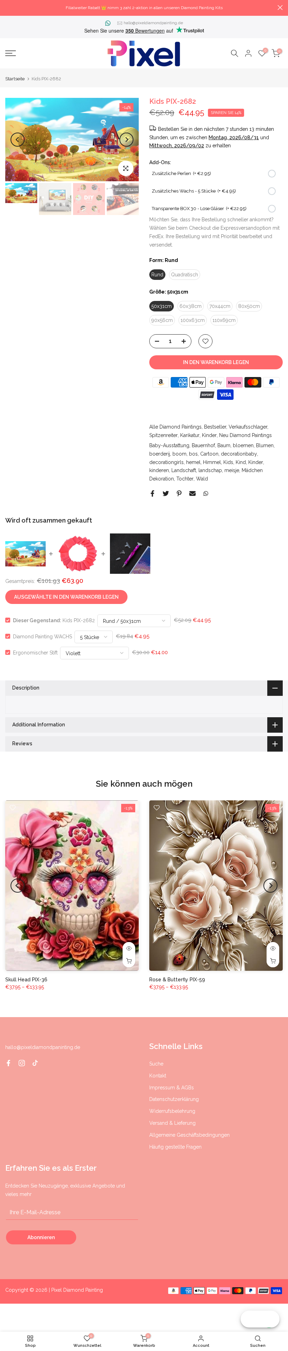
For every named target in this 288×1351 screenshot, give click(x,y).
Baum (223, 445)
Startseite (15, 78)
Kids (228, 462)
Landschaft (183, 470)
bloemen (243, 445)
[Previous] (18, 140)
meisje (231, 470)
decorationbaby (239, 454)
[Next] (126, 140)
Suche (156, 1064)
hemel (193, 462)
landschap (210, 470)
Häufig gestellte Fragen (175, 1147)
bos (193, 454)
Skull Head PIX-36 (26, 979)
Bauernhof (203, 445)
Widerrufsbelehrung (172, 1111)
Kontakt (157, 1075)
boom (179, 454)
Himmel (212, 462)
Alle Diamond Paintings (175, 427)
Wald (202, 479)
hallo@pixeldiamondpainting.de (153, 22)
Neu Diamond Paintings (245, 435)
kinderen (159, 470)
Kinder (209, 435)
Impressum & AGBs (171, 1087)
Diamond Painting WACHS (42, 636)
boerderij (159, 454)
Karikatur (189, 435)
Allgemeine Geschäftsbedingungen (189, 1135)
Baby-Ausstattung (169, 445)
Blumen (265, 445)
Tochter (185, 479)
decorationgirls (166, 462)
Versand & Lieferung (172, 1123)
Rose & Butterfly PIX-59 (177, 979)
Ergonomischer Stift (35, 652)
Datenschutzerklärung (174, 1099)
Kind (241, 462)
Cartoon (209, 454)
